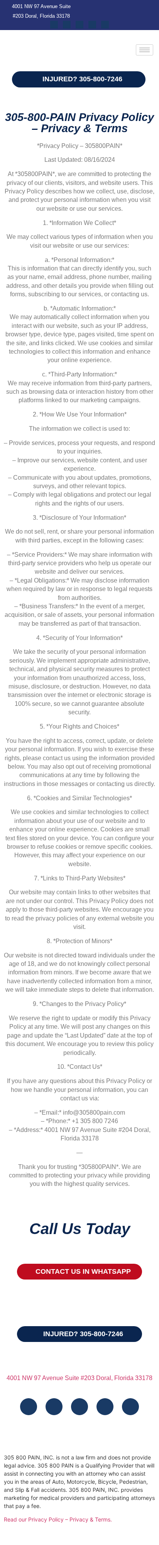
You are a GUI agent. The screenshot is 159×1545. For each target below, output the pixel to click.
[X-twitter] (105, 25)
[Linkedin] (92, 25)
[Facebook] (54, 25)
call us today (79, 1228)
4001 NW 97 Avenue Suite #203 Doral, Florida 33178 (79, 1378)
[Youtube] (79, 25)
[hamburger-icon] (144, 49)
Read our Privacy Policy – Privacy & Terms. (58, 1519)
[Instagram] (67, 25)
